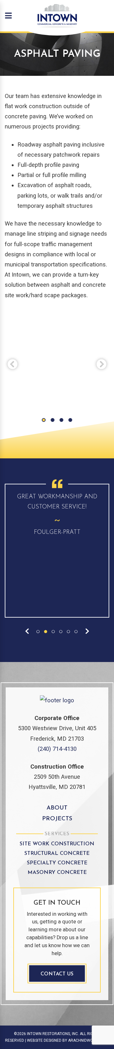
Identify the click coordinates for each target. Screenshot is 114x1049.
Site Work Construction (57, 844)
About (57, 808)
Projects (57, 819)
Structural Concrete (57, 853)
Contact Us (57, 974)
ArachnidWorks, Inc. (88, 1040)
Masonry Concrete (57, 872)
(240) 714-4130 (57, 748)
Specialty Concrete (57, 863)
